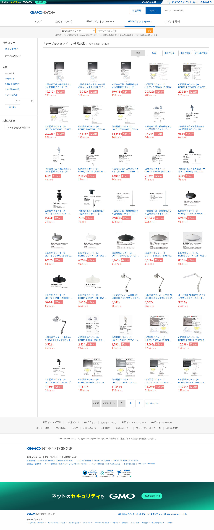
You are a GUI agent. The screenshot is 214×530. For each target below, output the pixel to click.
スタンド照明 (11, 49)
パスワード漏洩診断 (84, 461)
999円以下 (9, 78)
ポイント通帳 (172, 21)
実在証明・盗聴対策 (34, 464)
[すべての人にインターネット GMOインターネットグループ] (192, 2)
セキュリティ (87, 523)
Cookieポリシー (123, 428)
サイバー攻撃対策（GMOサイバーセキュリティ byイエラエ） (66, 464)
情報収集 (125, 523)
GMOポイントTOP (52, 422)
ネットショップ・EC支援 (56, 523)
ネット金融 (135, 523)
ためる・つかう (64, 21)
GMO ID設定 (179, 10)
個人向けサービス (157, 523)
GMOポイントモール (139, 21)
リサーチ (115, 523)
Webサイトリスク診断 (102, 461)
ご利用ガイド (72, 422)
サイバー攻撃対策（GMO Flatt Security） (106, 464)
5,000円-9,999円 (12, 89)
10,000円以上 (11, 95)
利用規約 (106, 428)
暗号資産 (145, 523)
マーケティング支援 (102, 523)
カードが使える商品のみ (19, 127)
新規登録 (136, 10)
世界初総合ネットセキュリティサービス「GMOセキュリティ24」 (50, 461)
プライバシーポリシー (147, 428)
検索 (149, 31)
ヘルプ (168, 10)
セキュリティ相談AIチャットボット (125, 460)
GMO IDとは (90, 422)
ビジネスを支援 (73, 523)
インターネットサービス (35, 523)
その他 (169, 523)
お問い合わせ (89, 428)
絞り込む (12, 107)
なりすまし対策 (129, 464)
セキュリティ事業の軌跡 (146, 463)
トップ (38, 21)
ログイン (153, 10)
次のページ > (152, 403)
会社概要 (170, 428)
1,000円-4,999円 (12, 84)
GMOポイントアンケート (100, 21)
